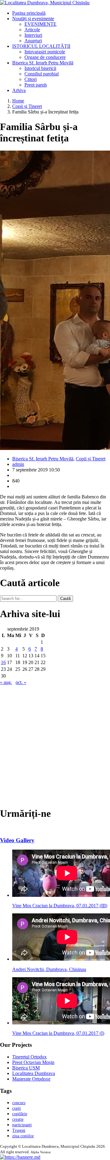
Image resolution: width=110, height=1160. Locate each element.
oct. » (21, 682)
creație (18, 1119)
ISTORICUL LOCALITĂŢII (41, 46)
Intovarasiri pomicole (44, 51)
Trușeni (18, 1130)
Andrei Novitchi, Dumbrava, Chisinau (49, 969)
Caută (65, 598)
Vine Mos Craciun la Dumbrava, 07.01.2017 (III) (59, 905)
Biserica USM (26, 1067)
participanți (22, 1125)
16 (3, 662)
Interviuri (33, 35)
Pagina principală (29, 13)
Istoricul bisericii (40, 68)
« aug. (6, 682)
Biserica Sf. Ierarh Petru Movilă (42, 62)
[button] (20, 1157)
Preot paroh (35, 84)
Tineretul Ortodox (29, 1056)
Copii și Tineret (27, 106)
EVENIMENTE (40, 24)
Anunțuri (33, 40)
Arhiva (19, 90)
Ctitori (30, 79)
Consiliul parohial (41, 73)
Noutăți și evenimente (33, 18)
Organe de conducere (45, 57)
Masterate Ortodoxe (31, 1078)
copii (16, 1108)
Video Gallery (17, 840)
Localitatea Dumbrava (33, 1073)
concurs (18, 1102)
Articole (32, 29)
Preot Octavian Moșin (33, 1062)
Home (18, 100)
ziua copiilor (23, 1136)
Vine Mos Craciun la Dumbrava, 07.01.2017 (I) (58, 1033)
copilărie (19, 1114)
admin (18, 464)
